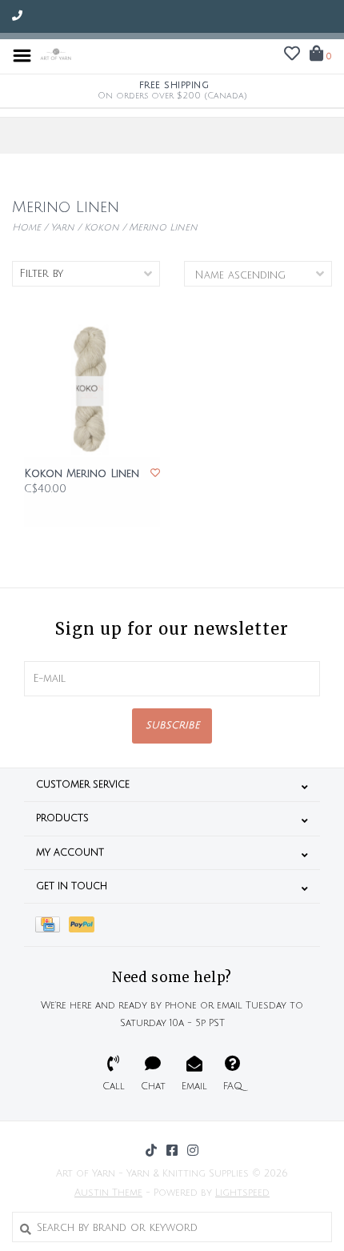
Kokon (101, 228)
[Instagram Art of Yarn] (193, 1150)
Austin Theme (108, 1193)
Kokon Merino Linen (81, 473)
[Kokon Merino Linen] (92, 389)
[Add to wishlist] (155, 473)
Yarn (62, 228)
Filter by (41, 273)
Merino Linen (163, 228)
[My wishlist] (292, 56)
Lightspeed (242, 1193)
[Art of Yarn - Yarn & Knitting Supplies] (56, 55)
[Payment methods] (52, 925)
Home (26, 228)
